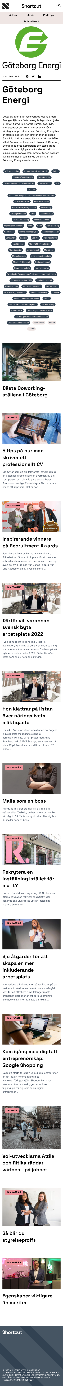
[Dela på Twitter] (33, 76)
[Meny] (57, 6)
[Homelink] (12, 6)
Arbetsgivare (31, 21)
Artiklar (13, 15)
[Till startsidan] (12, 1332)
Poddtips (48, 15)
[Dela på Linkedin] (39, 76)
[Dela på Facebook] (27, 76)
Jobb (30, 15)
